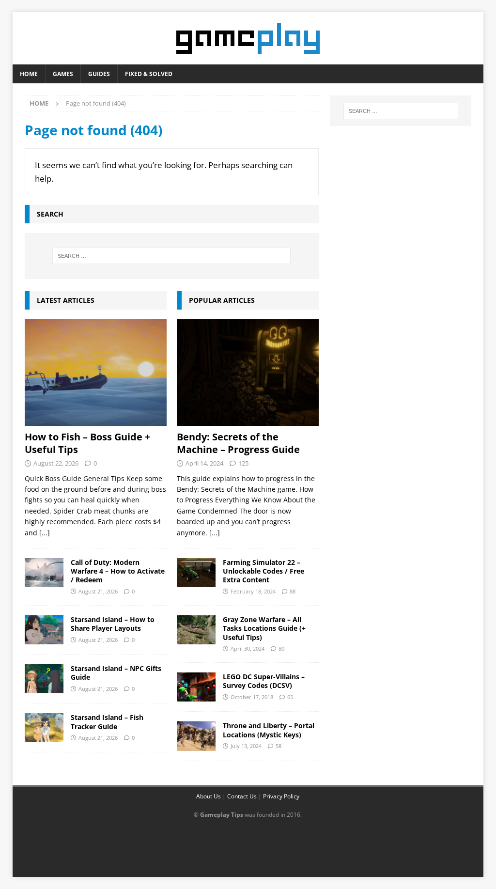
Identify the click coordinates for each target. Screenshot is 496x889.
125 (243, 463)
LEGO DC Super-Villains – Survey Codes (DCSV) (264, 681)
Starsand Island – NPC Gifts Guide (116, 673)
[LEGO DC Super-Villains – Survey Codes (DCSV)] (196, 687)
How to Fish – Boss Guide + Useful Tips (87, 443)
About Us (208, 796)
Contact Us (242, 796)
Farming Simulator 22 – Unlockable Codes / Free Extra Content (263, 571)
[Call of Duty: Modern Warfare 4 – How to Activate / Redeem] (44, 572)
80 (281, 648)
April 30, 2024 (247, 648)
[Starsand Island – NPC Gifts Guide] (44, 678)
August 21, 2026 (98, 591)
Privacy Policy (281, 796)
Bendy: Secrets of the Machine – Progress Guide (238, 443)
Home (29, 74)
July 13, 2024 (246, 745)
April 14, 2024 (204, 463)
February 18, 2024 (253, 591)
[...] (44, 532)
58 (278, 745)
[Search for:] (171, 256)
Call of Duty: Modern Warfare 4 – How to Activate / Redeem (118, 571)
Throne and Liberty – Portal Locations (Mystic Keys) (268, 730)
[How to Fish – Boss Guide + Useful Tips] (96, 372)
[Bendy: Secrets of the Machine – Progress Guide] (248, 372)
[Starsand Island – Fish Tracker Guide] (44, 727)
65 (290, 697)
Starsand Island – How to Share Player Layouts (113, 624)
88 (292, 591)
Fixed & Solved (148, 74)
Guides (99, 74)
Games (63, 74)
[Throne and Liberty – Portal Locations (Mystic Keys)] (196, 735)
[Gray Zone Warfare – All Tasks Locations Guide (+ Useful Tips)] (196, 629)
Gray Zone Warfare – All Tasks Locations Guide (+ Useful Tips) (264, 628)
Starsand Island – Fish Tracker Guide (107, 722)
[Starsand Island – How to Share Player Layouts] (44, 629)
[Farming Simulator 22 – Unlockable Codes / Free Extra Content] (196, 572)
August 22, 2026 (55, 463)
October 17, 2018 (252, 697)
